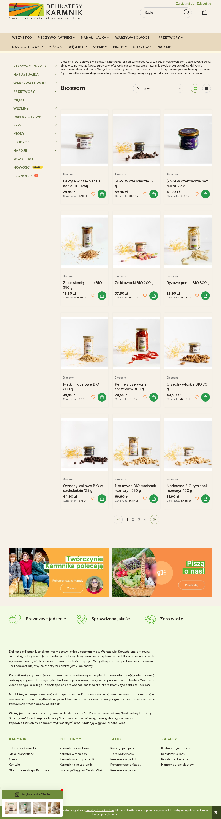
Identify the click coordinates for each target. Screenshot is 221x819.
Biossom (68, 174)
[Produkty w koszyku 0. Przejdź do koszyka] (204, 11)
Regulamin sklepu (173, 754)
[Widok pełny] (206, 88)
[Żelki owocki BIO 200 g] (136, 241)
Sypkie (19, 125)
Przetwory (24, 91)
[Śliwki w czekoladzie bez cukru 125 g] (188, 139)
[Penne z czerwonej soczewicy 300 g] (136, 343)
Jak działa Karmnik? (22, 748)
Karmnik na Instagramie (76, 764)
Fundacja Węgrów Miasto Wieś (81, 770)
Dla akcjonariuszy (21, 754)
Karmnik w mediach (73, 754)
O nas (13, 759)
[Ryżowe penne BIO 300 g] (188, 241)
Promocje (22, 176)
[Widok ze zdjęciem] (195, 88)
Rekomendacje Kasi (123, 770)
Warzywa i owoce (30, 83)
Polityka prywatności (175, 748)
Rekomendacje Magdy (125, 764)
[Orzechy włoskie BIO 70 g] (188, 343)
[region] (59, 572)
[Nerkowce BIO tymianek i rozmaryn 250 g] (136, 444)
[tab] (53, 593)
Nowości (22, 167)
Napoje (20, 150)
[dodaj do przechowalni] (93, 194)
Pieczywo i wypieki (30, 66)
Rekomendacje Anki (123, 759)
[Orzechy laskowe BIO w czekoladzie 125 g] (84, 444)
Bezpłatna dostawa (174, 759)
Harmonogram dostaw (177, 764)
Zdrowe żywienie (122, 754)
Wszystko (23, 159)
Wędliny (21, 108)
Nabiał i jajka (26, 75)
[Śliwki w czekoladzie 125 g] (136, 139)
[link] (59, 572)
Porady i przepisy (122, 748)
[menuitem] (22, 37)
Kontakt (14, 764)
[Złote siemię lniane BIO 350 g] (84, 241)
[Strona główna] (46, 11)
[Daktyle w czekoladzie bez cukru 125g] (84, 139)
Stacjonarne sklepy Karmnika (29, 770)
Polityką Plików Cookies (100, 810)
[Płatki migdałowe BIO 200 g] (84, 343)
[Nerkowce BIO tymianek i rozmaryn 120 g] (188, 444)
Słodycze (22, 142)
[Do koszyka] (102, 194)
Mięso (18, 100)
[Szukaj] (186, 12)
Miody (18, 134)
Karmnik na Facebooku (75, 748)
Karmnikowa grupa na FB (77, 759)
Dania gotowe (27, 117)
